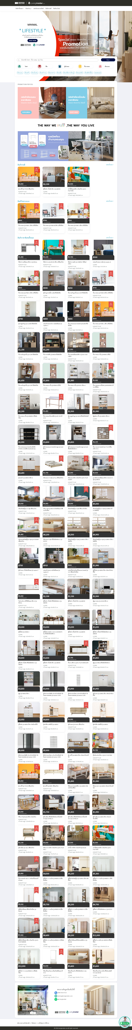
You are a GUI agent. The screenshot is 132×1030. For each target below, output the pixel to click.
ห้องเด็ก (59, 73)
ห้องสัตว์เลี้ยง (88, 73)
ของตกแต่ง (98, 73)
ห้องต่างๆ (28, 8)
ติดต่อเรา (34, 1023)
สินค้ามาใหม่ (56, 8)
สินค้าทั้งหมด (19, 8)
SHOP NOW (32, 40)
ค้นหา (108, 60)
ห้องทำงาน (43, 73)
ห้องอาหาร (51, 73)
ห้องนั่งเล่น (34, 73)
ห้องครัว (27, 73)
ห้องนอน (20, 73)
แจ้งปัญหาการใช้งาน (43, 1023)
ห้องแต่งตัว (79, 73)
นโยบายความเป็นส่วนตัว (23, 1023)
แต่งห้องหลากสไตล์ (38, 8)
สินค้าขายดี (48, 8)
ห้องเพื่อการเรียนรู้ (68, 73)
